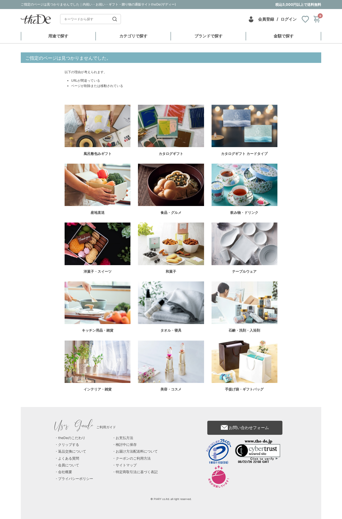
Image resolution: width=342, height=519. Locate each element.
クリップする (68, 445)
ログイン (289, 19)
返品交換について (72, 451)
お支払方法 (124, 438)
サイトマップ (126, 465)
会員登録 (266, 19)
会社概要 (65, 472)
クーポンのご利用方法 (133, 458)
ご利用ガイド (85, 427)
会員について (68, 465)
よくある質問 (68, 458)
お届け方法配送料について (137, 451)
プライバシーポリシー (75, 479)
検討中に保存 (126, 445)
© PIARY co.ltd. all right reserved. (171, 499)
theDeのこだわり (71, 438)
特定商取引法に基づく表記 (137, 472)
